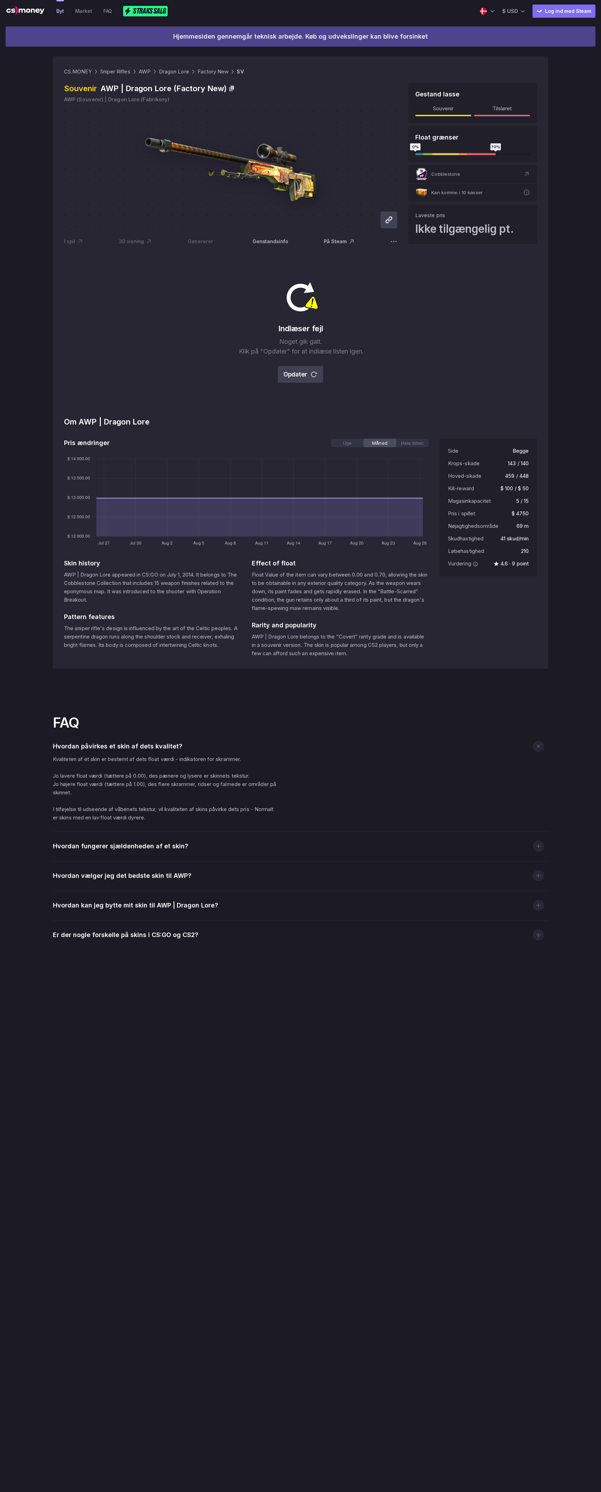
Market (83, 11)
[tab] (347, 443)
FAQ (107, 11)
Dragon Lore (174, 71)
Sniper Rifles (115, 71)
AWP (145, 71)
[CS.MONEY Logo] (25, 11)
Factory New (213, 71)
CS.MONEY (78, 71)
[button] (472, 174)
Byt (60, 11)
